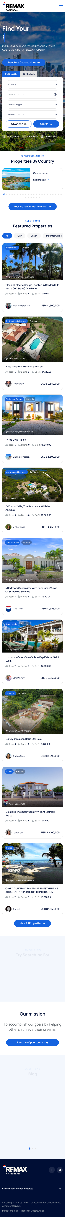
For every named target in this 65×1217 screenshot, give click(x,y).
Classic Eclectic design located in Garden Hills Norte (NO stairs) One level (32, 286)
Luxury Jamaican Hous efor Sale (23, 739)
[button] (4, 194)
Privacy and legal (10, 1210)
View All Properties (31, 923)
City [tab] (20, 235)
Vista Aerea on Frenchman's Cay (24, 366)
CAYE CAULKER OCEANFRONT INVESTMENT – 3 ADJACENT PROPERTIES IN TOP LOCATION (31, 890)
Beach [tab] (34, 235)
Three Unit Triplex (15, 439)
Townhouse (51, 136)
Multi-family (13, 136)
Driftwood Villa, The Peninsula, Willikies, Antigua (28, 508)
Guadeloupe (40, 173)
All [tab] (7, 235)
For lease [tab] (28, 73)
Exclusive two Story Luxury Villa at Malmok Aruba (30, 813)
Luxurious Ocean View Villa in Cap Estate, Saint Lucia (32, 659)
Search (44, 123)
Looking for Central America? (30, 206)
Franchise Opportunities (22, 62)
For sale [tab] (11, 73)
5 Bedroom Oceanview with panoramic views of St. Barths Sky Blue (31, 589)
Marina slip (32, 136)
